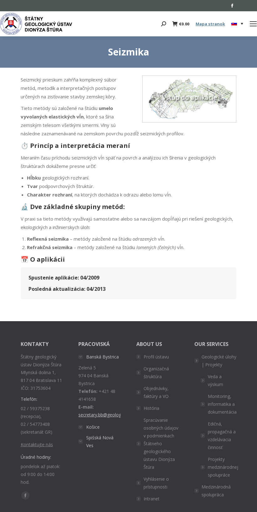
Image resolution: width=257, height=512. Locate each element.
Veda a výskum (215, 380)
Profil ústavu (156, 357)
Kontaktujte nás (37, 444)
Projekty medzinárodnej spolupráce (223, 467)
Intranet (152, 499)
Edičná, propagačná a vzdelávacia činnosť (222, 435)
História (151, 408)
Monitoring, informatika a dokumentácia (222, 404)
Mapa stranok (210, 24)
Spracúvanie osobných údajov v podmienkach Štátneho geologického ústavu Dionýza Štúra (161, 443)
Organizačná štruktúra (156, 372)
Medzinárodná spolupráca (216, 491)
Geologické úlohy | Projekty (219, 361)
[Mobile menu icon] (253, 24)
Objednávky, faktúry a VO (156, 392)
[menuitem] (237, 24)
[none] (237, 24)
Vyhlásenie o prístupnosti (156, 483)
